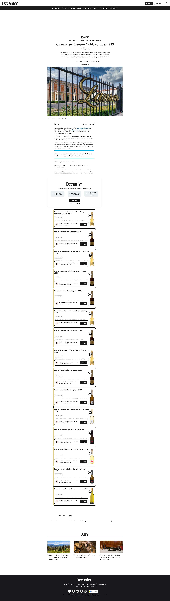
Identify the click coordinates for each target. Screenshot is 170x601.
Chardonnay (84, 130)
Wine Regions (76, 41)
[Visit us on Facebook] (73, 591)
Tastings (97, 61)
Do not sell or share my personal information (85, 586)
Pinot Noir (75, 130)
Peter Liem (77, 61)
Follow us (85, 124)
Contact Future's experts (74, 584)
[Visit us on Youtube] (77, 591)
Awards (105, 8)
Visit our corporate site (102, 594)
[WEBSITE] (71, 515)
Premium (73, 8)
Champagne (98, 41)
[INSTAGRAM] (69, 515)
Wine (70, 41)
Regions (79, 8)
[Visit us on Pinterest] (81, 591)
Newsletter (92, 124)
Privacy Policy (93, 584)
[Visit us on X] (69, 591)
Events (100, 8)
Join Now (83, 224)
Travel (89, 8)
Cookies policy (85, 584)
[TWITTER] (67, 515)
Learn (84, 8)
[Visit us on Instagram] (85, 591)
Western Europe (85, 41)
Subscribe (148, 3)
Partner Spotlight (113, 8)
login (89, 188)
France (92, 41)
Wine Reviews (65, 8)
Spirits (94, 8)
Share (58, 124)
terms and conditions (102, 584)
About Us (65, 584)
